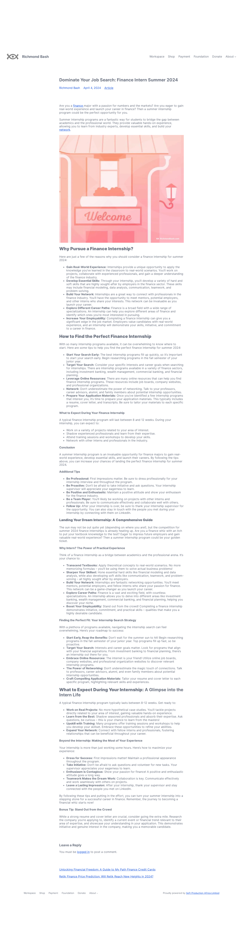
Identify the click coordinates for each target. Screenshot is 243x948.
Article (108, 88)
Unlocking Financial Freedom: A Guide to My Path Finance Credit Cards (107, 869)
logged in (83, 852)
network (64, 129)
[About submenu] (235, 57)
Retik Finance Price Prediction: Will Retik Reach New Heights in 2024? (106, 876)
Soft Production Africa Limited (202, 893)
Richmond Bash (35, 56)
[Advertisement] (106, 25)
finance (78, 105)
